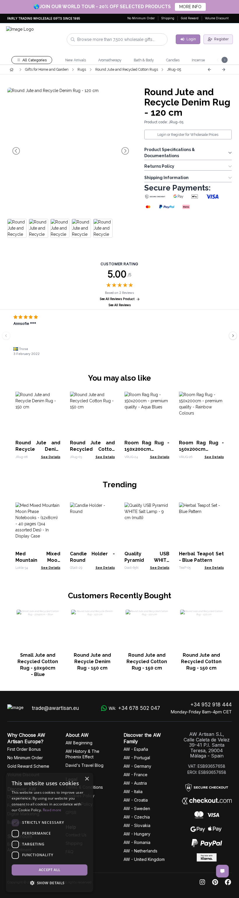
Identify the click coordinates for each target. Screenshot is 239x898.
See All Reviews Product (117, 299)
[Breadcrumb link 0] (11, 69)
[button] (49, 882)
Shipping (167, 18)
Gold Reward (189, 18)
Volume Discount (217, 18)
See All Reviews (119, 305)
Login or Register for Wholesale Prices (187, 134)
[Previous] (209, 69)
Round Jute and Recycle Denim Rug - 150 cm (37, 449)
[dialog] (49, 832)
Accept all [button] (50, 869)
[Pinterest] (215, 882)
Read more (52, 809)
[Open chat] (222, 871)
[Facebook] (228, 882)
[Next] (223, 69)
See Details (50, 457)
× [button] (87, 779)
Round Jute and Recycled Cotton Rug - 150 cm (92, 449)
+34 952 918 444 (211, 705)
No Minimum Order (141, 18)
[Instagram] (202, 882)
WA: (134, 708)
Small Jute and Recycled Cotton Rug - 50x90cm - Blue (37, 664)
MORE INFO (190, 6)
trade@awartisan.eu (55, 708)
